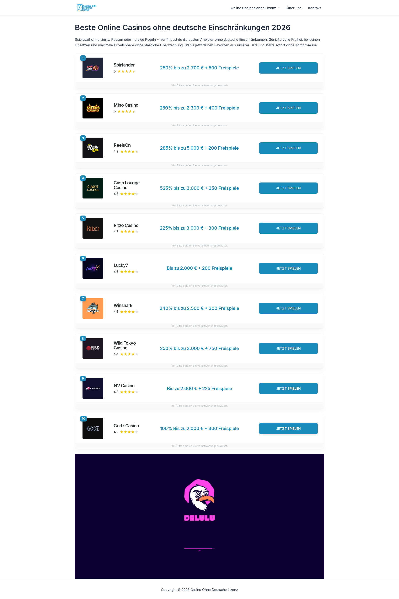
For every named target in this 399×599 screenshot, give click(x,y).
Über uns (294, 8)
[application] (278, 8)
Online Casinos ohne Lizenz (253, 8)
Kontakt (314, 8)
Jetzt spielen (288, 68)
